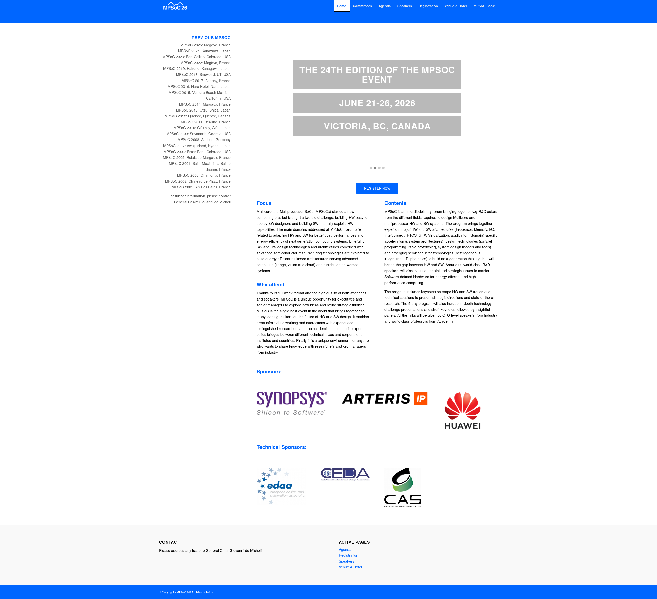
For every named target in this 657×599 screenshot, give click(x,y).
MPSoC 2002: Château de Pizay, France (198, 181)
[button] (371, 167)
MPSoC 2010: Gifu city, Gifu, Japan (202, 127)
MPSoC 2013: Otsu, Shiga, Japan (203, 110)
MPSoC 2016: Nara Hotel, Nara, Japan (199, 86)
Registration (348, 555)
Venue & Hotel (350, 567)
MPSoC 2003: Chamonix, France (204, 175)
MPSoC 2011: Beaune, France (206, 121)
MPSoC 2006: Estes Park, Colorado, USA (197, 151)
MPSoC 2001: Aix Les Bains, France (201, 186)
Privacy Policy (204, 592)
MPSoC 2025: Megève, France (205, 44)
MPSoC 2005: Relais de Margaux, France (197, 157)
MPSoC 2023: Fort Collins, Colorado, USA (196, 56)
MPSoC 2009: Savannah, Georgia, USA (198, 133)
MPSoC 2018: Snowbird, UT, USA (203, 74)
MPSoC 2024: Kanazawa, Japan (204, 50)
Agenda (345, 549)
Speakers (346, 561)
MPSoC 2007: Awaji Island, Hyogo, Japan (197, 145)
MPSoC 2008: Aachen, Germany (204, 139)
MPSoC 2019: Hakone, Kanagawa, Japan (197, 68)
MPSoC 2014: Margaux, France (205, 104)
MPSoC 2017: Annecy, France (206, 80)
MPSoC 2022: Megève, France (205, 62)
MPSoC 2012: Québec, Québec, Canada (198, 115)
